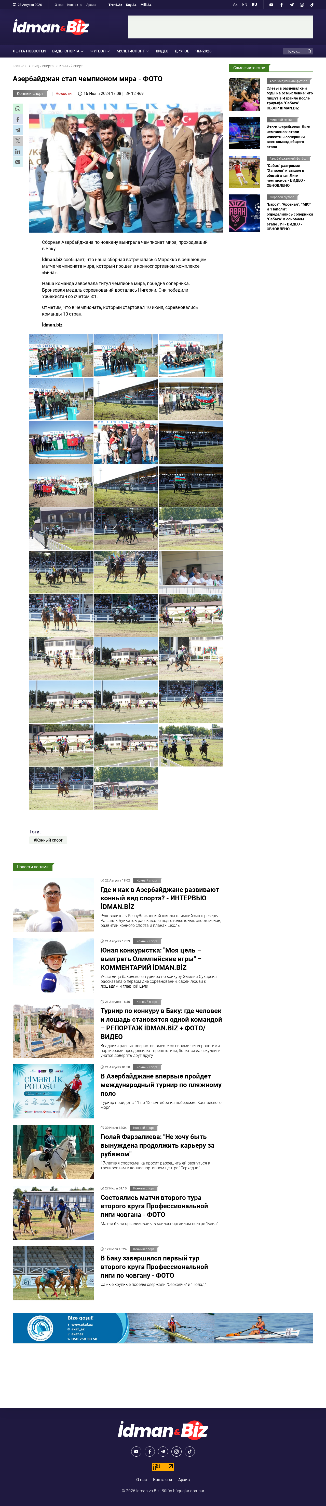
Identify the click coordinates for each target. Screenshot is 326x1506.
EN (244, 4)
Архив (91, 5)
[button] (17, 108)
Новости (64, 93)
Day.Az (131, 5)
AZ (235, 4)
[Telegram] (291, 4)
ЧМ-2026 (203, 51)
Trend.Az (115, 5)
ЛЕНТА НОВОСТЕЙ (29, 51)
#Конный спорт (48, 840)
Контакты (74, 5)
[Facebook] (281, 4)
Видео (162, 51)
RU (254, 4)
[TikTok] (312, 4)
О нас (59, 5)
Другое (182, 51)
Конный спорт (30, 93)
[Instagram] (302, 4)
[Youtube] (271, 4)
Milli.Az (146, 5)
